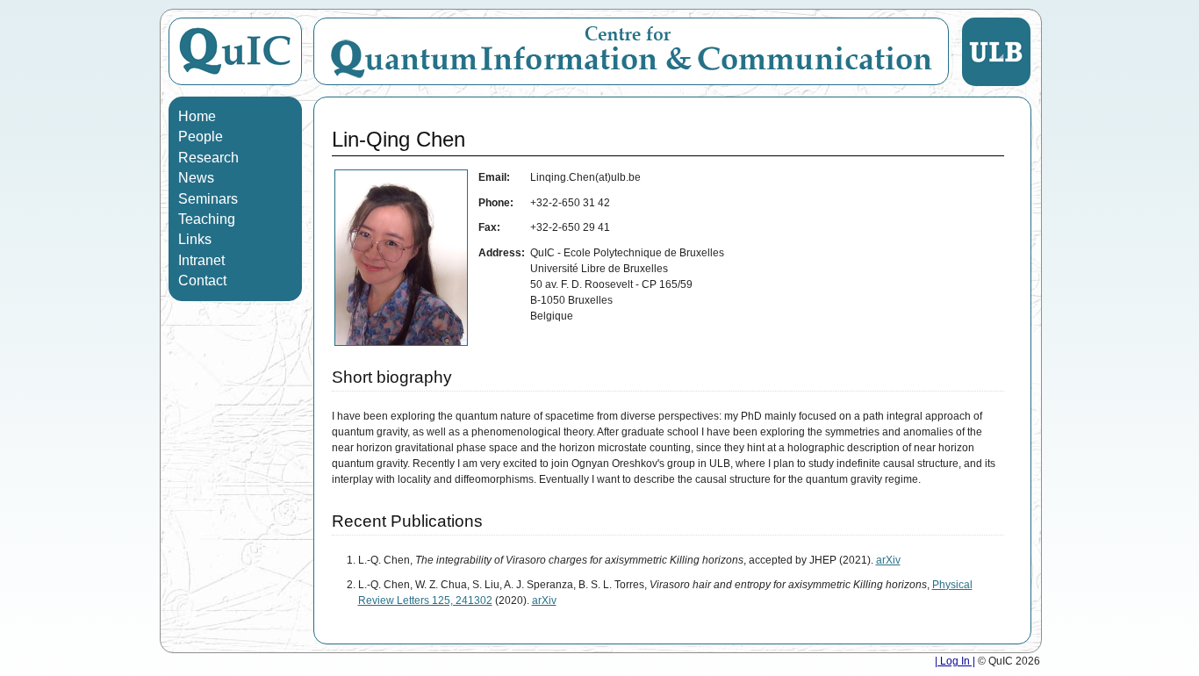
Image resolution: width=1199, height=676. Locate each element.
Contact (202, 280)
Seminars (208, 198)
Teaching (206, 219)
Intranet (201, 260)
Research (208, 157)
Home (197, 116)
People (200, 136)
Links (195, 239)
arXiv (888, 560)
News (196, 177)
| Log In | (955, 661)
